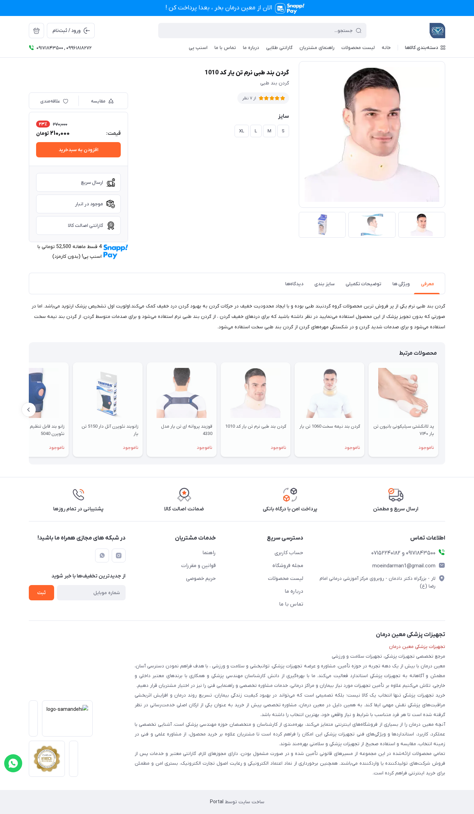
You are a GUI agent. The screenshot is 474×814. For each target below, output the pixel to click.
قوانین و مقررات (198, 565)
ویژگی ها (401, 284)
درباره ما (294, 591)
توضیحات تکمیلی (363, 284)
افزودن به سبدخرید (78, 150)
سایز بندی (324, 284)
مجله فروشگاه (287, 565)
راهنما (209, 552)
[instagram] (119, 555)
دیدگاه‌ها (294, 284)
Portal (216, 802)
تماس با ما (291, 604)
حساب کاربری (288, 552)
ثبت (41, 593)
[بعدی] (29, 410)
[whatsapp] (102, 555)
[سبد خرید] (36, 30)
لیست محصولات (285, 578)
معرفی (427, 284)
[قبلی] (445, 410)
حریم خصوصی (201, 578)
